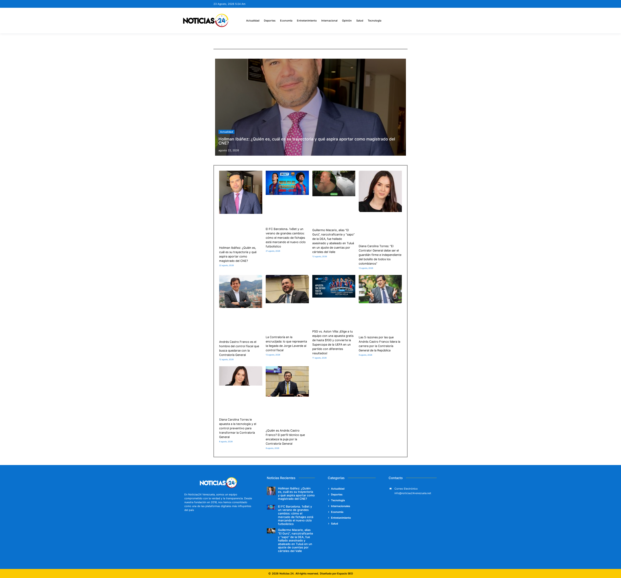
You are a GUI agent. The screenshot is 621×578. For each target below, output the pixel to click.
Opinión (347, 20)
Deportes (270, 20)
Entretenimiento (307, 20)
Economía (286, 20)
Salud (359, 20)
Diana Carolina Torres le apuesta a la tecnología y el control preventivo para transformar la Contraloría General (237, 428)
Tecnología (374, 20)
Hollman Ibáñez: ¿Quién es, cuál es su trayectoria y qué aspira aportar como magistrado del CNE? (306, 141)
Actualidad (252, 20)
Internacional (329, 20)
